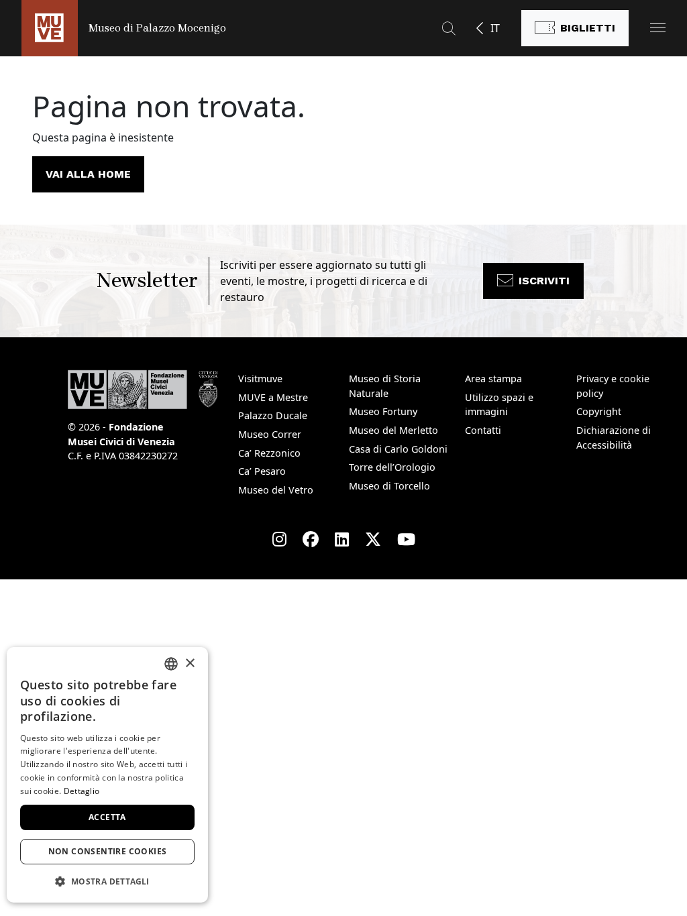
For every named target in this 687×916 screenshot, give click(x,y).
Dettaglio (82, 791)
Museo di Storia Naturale (385, 386)
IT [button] (495, 28)
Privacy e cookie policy (612, 386)
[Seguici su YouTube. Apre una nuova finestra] (406, 539)
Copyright (598, 411)
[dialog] (107, 775)
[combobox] (171, 664)
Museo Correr (269, 434)
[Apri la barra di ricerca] (449, 28)
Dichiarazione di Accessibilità (613, 437)
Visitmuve (260, 378)
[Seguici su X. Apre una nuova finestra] (373, 539)
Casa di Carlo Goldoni (398, 449)
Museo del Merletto (393, 430)
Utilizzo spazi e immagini (499, 404)
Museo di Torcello (389, 485)
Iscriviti (544, 280)
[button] (658, 27)
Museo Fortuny (383, 411)
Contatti (483, 430)
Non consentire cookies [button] (107, 851)
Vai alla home (88, 174)
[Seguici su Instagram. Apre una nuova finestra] (279, 539)
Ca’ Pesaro (262, 471)
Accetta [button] (107, 817)
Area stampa (493, 378)
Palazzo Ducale (272, 415)
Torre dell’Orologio (392, 467)
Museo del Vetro (275, 489)
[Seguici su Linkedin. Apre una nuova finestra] (342, 539)
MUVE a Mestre (273, 397)
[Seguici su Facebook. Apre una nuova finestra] (311, 539)
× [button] (189, 664)
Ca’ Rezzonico (269, 453)
